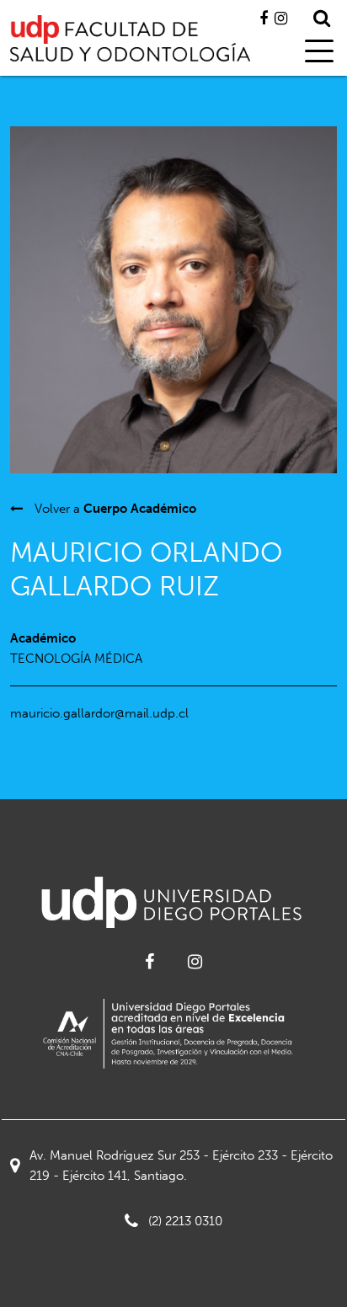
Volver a (113, 508)
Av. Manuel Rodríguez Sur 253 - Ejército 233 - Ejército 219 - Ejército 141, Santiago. (181, 1165)
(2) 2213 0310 (185, 1221)
